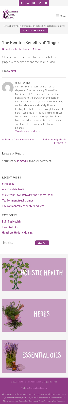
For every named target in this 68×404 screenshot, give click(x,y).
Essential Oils (10, 227)
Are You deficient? (13, 189)
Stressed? (8, 183)
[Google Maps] (40, 3)
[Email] (46, 3)
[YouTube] (34, 3)
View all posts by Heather (27, 131)
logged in (23, 161)
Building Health (11, 221)
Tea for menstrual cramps (18, 200)
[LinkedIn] (28, 3)
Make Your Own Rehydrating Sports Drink (27, 195)
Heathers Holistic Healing (17, 49)
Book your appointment (34, 30)
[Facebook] (22, 3)
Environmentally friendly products (23, 206)
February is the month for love (18, 139)
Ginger (38, 49)
